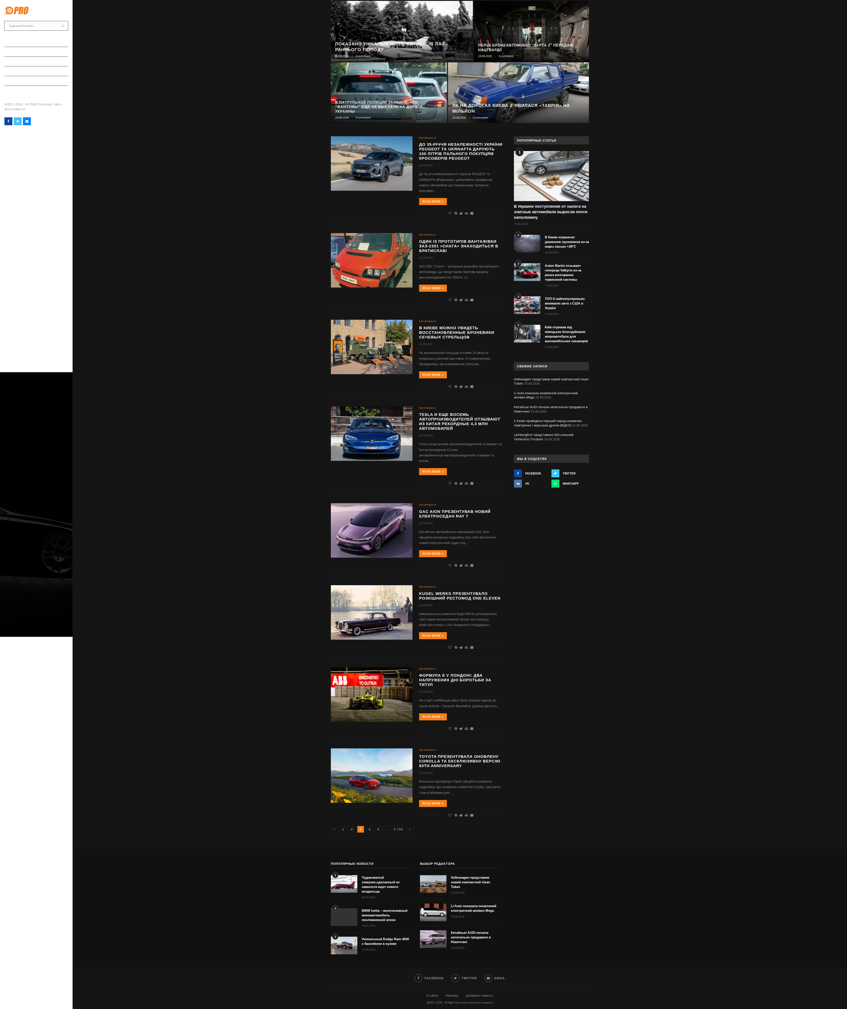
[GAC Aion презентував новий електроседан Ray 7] (371, 530)
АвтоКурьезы (15, 71)
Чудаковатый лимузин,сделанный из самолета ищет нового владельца (380, 884)
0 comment (363, 56)
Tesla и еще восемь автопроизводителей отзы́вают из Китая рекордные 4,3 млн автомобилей (459, 421)
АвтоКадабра (15, 61)
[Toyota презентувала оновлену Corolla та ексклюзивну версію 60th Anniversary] (371, 775)
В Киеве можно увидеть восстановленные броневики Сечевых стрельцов (456, 332)
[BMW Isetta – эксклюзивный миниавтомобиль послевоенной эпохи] (344, 917)
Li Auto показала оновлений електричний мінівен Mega (473, 908)
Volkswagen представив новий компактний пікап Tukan (470, 882)
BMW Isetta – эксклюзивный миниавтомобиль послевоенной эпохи (384, 915)
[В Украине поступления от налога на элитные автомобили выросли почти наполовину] (551, 176)
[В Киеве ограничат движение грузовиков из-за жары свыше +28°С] (527, 243)
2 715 (398, 829)
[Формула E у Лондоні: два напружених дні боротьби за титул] (371, 694)
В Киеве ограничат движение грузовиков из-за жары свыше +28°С (567, 241)
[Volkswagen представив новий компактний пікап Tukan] (433, 884)
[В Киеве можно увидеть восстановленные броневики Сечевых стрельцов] (371, 347)
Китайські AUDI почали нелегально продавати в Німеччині (471, 937)
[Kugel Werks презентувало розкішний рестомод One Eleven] (371, 612)
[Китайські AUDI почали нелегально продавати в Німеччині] (433, 939)
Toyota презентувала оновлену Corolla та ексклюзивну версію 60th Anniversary (459, 761)
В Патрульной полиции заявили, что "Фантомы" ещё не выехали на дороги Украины (379, 107)
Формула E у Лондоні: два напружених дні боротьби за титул (455, 680)
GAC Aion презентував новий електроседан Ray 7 (455, 513)
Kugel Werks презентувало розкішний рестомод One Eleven (459, 595)
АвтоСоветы (14, 41)
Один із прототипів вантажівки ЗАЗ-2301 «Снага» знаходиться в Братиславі (458, 246)
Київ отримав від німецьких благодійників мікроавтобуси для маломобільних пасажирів (566, 334)
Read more (431, 201)
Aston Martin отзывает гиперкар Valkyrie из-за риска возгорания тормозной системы (563, 272)
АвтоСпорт (13, 90)
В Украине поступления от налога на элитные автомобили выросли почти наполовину (550, 212)
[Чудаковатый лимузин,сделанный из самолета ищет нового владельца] (344, 884)
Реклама (452, 995)
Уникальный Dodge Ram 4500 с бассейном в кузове (385, 941)
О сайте (432, 995)
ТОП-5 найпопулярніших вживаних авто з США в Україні (565, 303)
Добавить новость (479, 995)
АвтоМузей (13, 80)
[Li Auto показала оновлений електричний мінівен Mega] (433, 912)
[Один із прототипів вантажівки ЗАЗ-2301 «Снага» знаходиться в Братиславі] (371, 260)
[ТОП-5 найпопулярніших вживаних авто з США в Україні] (527, 305)
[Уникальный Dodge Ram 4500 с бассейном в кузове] (344, 945)
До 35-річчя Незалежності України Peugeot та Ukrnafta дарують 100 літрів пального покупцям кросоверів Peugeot (460, 151)
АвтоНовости (15, 51)
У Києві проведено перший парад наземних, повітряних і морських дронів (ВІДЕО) (548, 423)
